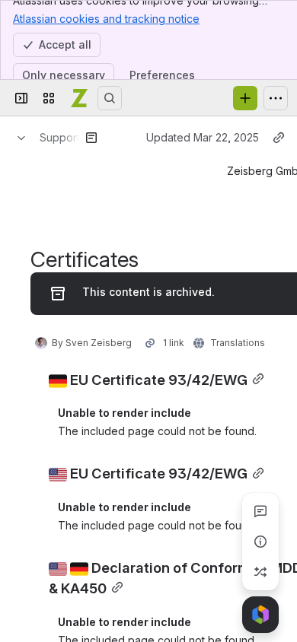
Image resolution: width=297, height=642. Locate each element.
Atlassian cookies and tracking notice (106, 18)
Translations (237, 342)
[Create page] (260, 572)
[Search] (109, 98)
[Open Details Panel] (260, 541)
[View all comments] (260, 511)
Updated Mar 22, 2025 (202, 137)
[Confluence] (79, 98)
